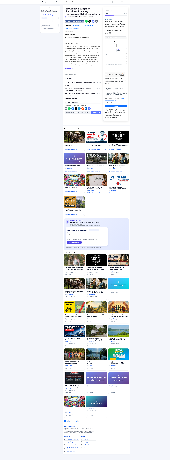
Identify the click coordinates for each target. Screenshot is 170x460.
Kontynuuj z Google (112, 37)
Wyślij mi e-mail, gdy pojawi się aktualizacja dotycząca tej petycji (114, 89)
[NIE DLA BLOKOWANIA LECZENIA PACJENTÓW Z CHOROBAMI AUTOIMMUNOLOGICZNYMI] (96, 141)
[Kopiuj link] (96, 21)
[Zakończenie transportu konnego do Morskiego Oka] (74, 141)
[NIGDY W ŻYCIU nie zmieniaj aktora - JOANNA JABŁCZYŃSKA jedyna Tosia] (118, 163)
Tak (107, 102)
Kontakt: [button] (72, 1)
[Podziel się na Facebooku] (72, 108)
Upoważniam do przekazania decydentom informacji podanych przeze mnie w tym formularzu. (116, 94)
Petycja (69, 25)
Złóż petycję (124, 1)
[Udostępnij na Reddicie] (82, 108)
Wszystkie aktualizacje (71, 98)
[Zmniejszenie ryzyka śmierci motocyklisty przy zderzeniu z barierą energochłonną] (118, 141)
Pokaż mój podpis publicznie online (113, 86)
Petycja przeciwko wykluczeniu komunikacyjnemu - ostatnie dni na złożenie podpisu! (78, 89)
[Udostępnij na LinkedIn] (86, 108)
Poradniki (67, 436)
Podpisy (89, 25)
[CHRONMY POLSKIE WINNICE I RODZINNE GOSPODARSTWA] (96, 184)
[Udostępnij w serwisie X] (89, 21)
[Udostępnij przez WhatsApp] (86, 21)
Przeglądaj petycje (64, 1)
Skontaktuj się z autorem (71, 74)
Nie (111, 102)
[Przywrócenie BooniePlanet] (74, 183)
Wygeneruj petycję (75, 242)
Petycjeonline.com (47, 2)
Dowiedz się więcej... (48, 15)
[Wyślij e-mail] (93, 21)
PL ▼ (57, 1)
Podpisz (116, 106)
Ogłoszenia (78, 25)
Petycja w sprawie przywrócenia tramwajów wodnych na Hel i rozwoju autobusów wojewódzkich (80, 94)
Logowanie (116, 1)
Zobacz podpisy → (108, 16)
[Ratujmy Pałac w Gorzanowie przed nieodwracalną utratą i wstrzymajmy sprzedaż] (74, 206)
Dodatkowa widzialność (73, 28)
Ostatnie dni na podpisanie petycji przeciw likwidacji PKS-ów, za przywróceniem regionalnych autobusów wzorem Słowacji (80, 84)
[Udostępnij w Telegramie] (79, 108)
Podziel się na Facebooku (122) (76, 21)
